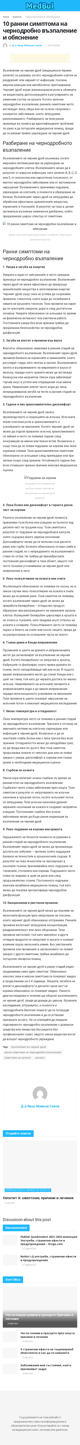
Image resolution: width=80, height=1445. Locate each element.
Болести (17, 17)
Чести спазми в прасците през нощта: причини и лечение (47, 1335)
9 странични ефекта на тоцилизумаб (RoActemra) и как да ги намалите (46, 1351)
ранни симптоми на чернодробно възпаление (33, 1052)
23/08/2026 (27, 1358)
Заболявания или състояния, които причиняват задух (45, 1367)
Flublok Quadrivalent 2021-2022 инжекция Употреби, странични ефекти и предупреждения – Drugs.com (48, 1240)
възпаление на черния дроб (28, 1047)
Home (6, 17)
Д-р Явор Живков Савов (27, 45)
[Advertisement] (40, 58)
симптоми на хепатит (18, 1057)
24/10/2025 (54, 45)
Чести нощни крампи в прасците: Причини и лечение (39, 1317)
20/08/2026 (27, 1374)
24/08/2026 (12, 1324)
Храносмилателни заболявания (42, 17)
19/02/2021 (9, 1203)
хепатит (40, 1057)
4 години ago (29, 1249)
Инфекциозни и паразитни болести (28, 1190)
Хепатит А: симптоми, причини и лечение (38, 1198)
